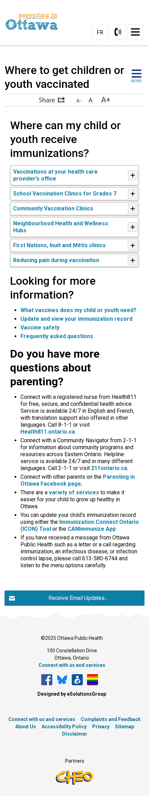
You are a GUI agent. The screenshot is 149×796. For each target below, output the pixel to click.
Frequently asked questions (56, 336)
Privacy (100, 726)
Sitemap (124, 726)
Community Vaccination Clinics (54, 208)
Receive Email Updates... (78, 598)
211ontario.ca (109, 468)
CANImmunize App (92, 529)
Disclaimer (74, 734)
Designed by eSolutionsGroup (71, 694)
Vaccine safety (40, 327)
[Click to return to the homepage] (34, 21)
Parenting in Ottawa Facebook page (77, 480)
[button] (52, 99)
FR (100, 32)
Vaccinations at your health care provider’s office (55, 175)
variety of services (74, 492)
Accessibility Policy (64, 726)
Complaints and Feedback (111, 719)
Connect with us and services (71, 665)
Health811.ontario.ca (47, 431)
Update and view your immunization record (76, 319)
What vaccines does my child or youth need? (79, 310)
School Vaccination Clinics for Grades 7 (65, 193)
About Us (25, 726)
